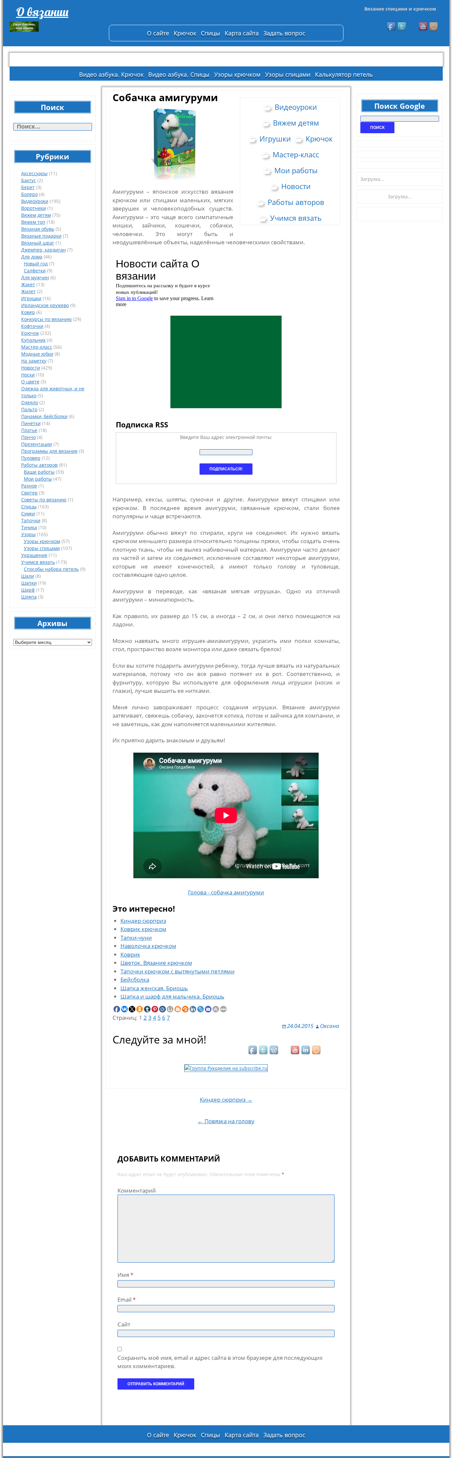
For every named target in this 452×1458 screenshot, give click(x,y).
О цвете (30, 381)
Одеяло (29, 402)
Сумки (28, 513)
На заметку (33, 361)
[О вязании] (56, 26)
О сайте (158, 33)
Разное (29, 486)
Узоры (28, 534)
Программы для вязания (49, 451)
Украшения (34, 555)
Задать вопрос (284, 33)
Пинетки (31, 423)
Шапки (29, 583)
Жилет (28, 291)
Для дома (31, 257)
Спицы (210, 33)
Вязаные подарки (41, 236)
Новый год (36, 263)
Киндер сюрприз (143, 921)
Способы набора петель (51, 569)
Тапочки (30, 520)
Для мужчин (35, 277)
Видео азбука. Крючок (111, 74)
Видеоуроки (34, 201)
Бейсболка (134, 979)
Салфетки (35, 270)
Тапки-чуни (136, 937)
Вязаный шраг (37, 243)
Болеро (29, 194)
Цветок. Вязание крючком (156, 962)
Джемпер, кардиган (43, 250)
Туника (29, 527)
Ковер (28, 312)
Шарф (28, 590)
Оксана (329, 1026)
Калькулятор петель (344, 74)
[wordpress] (274, 1050)
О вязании (42, 11)
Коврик (130, 954)
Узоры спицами (287, 74)
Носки (28, 375)
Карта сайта (242, 33)
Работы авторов (39, 465)
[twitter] (402, 26)
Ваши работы (39, 472)
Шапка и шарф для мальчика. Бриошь (172, 996)
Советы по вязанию (44, 499)
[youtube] (423, 26)
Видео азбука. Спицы (178, 74)
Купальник (33, 340)
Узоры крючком (237, 74)
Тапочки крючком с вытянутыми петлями (177, 971)
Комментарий (136, 1190)
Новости (30, 368)
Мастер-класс (36, 347)
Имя (125, 1275)
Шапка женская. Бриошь (154, 988)
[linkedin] (306, 1050)
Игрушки (31, 298)
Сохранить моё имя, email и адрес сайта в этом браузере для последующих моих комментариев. (220, 1362)
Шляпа (29, 597)
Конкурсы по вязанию (46, 319)
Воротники (33, 208)
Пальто (29, 409)
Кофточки (32, 326)
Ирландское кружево (45, 305)
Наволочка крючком (148, 946)
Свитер (29, 493)
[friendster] (434, 26)
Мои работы (38, 479)
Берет (28, 187)
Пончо (28, 437)
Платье (29, 430)
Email (126, 1299)
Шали (27, 576)
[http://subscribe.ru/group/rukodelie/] (226, 1067)
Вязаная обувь (37, 229)
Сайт (123, 1324)
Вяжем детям (36, 215)
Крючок (185, 33)
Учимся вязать (38, 562)
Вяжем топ (33, 222)
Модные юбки (37, 354)
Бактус (28, 180)
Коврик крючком (143, 929)
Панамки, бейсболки (44, 416)
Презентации (36, 444)
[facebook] (391, 26)
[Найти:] (52, 127)
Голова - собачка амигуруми (226, 892)
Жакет (28, 284)
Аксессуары (34, 173)
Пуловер (30, 458)
